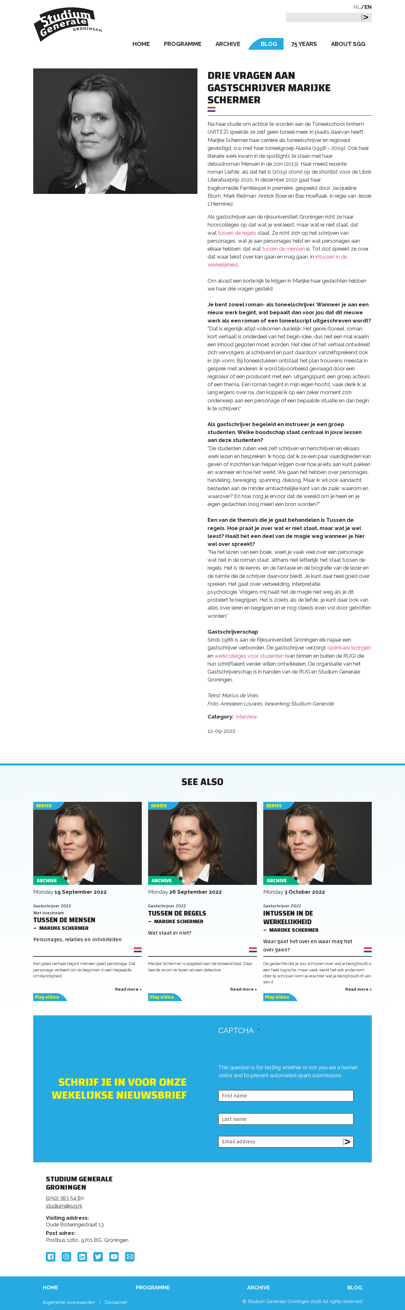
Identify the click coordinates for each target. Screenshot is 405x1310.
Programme (183, 44)
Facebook (50, 1257)
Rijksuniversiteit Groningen (298, 1201)
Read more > (128, 989)
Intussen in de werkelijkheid (288, 918)
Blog (269, 44)
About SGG (348, 44)
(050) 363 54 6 (63, 1198)
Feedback (205, 1203)
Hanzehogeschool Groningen (298, 1222)
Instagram (66, 1257)
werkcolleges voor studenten (249, 656)
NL (357, 7)
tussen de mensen (283, 249)
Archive (227, 44)
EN (368, 7)
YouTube (114, 1257)
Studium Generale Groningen (68, 24)
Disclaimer (116, 1302)
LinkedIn (82, 1257)
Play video (47, 997)
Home (141, 44)
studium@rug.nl (64, 1206)
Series (44, 806)
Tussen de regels (177, 913)
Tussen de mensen (64, 920)
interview (246, 716)
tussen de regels (237, 233)
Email (129, 1257)
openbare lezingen (349, 647)
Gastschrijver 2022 (52, 906)
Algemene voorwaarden (69, 1302)
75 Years (304, 44)
